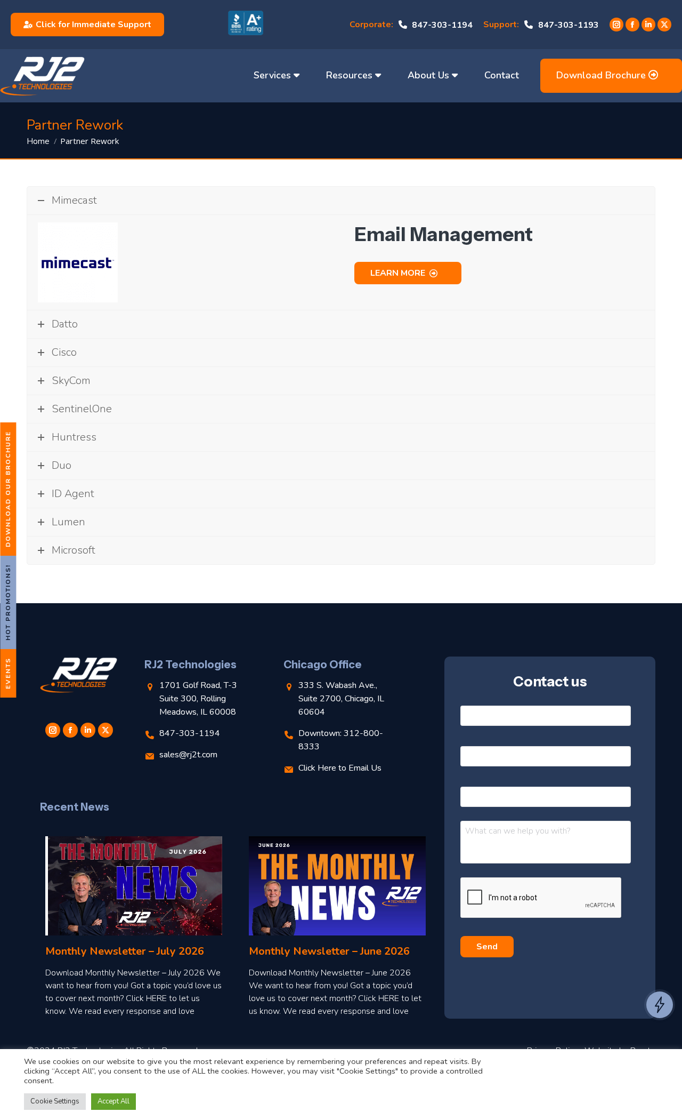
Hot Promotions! (8, 602)
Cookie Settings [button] (54, 1101)
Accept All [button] (113, 1101)
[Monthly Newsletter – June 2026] (337, 886)
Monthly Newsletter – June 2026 (329, 951)
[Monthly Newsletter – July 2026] (133, 886)
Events (8, 673)
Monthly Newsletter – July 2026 (124, 951)
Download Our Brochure (8, 489)
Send (487, 947)
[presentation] (541, 898)
